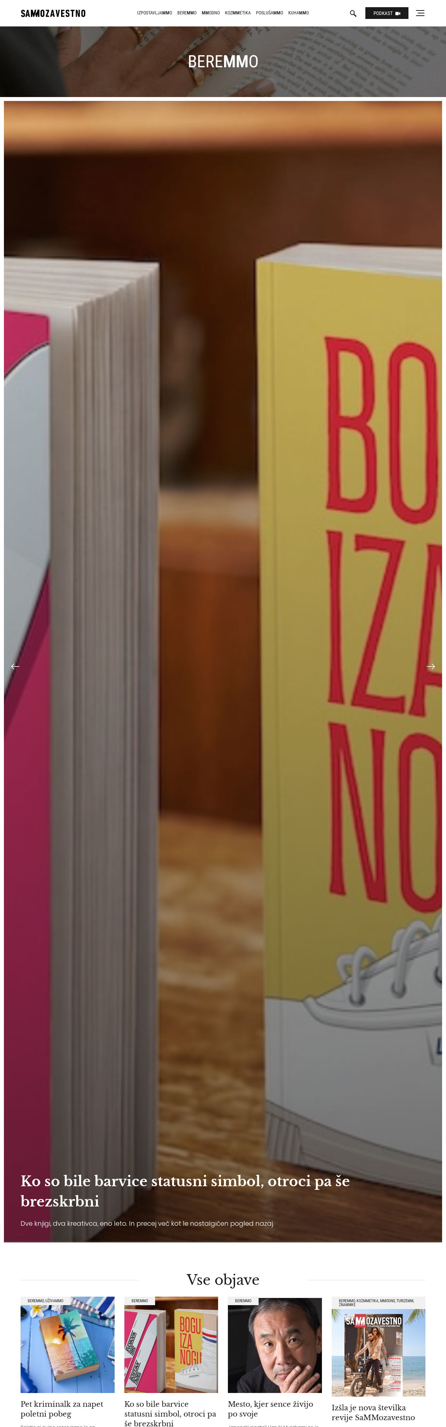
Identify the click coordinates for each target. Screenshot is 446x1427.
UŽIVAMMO (54, 1301)
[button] (15, 667)
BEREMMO (36, 1301)
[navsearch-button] (353, 14)
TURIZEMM (404, 1301)
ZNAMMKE (347, 1305)
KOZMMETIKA (367, 1301)
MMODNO (387, 1301)
